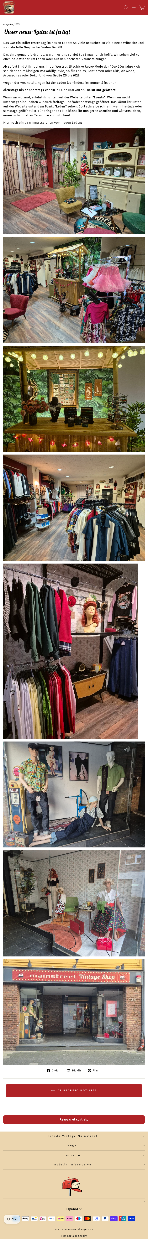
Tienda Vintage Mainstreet (73, 1136)
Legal (73, 1145)
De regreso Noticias (76, 1090)
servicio (73, 1155)
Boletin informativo (73, 1164)
